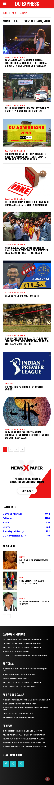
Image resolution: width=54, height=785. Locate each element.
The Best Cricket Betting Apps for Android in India (25, 747)
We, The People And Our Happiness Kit (19, 718)
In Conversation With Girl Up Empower (19, 704)
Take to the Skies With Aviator (16, 679)
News (22, 557)
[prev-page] (4, 616)
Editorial (10, 384)
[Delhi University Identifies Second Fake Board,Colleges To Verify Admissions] (27, 181)
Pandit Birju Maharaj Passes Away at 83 (33, 561)
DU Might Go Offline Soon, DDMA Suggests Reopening (25, 655)
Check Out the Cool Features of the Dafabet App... (24, 743)
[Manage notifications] (47, 779)
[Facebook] (6, 764)
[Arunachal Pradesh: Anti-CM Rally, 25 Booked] (10, 601)
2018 (14, 12)
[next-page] (22, 449)
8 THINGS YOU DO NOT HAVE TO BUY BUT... (19, 675)
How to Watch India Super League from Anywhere (24, 739)
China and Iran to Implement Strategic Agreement (31, 582)
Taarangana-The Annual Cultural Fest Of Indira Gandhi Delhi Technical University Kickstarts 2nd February (26, 62)
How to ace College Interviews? (16, 651)
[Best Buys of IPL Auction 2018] (27, 275)
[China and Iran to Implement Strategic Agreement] (10, 581)
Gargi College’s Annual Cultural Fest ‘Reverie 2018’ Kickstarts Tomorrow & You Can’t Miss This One (27, 341)
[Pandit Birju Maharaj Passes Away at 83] (10, 560)
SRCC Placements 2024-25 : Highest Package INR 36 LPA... (26, 640)
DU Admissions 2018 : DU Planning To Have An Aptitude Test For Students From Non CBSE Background (25, 156)
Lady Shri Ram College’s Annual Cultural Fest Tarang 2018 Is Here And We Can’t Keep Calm (27, 434)
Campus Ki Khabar (15, 57)
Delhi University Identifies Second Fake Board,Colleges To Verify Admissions (27, 203)
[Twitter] (21, 764)
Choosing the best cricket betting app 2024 (22, 644)
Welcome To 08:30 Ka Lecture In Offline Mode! (22, 648)
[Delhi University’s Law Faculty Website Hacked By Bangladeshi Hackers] (27, 87)
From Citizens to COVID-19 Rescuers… (18, 714)
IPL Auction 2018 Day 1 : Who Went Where (24, 388)
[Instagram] (13, 764)
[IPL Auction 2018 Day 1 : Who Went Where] (27, 366)
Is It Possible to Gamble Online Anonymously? (22, 731)
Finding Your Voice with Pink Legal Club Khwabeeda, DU (26, 700)
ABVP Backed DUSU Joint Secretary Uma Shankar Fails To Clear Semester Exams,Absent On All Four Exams (26, 250)
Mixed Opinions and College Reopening (19, 686)
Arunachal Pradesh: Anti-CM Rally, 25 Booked (34, 602)
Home (5, 12)
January (23, 12)
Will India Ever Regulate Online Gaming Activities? (24, 735)
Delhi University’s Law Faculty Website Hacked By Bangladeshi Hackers (27, 110)
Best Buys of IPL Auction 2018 (22, 295)
